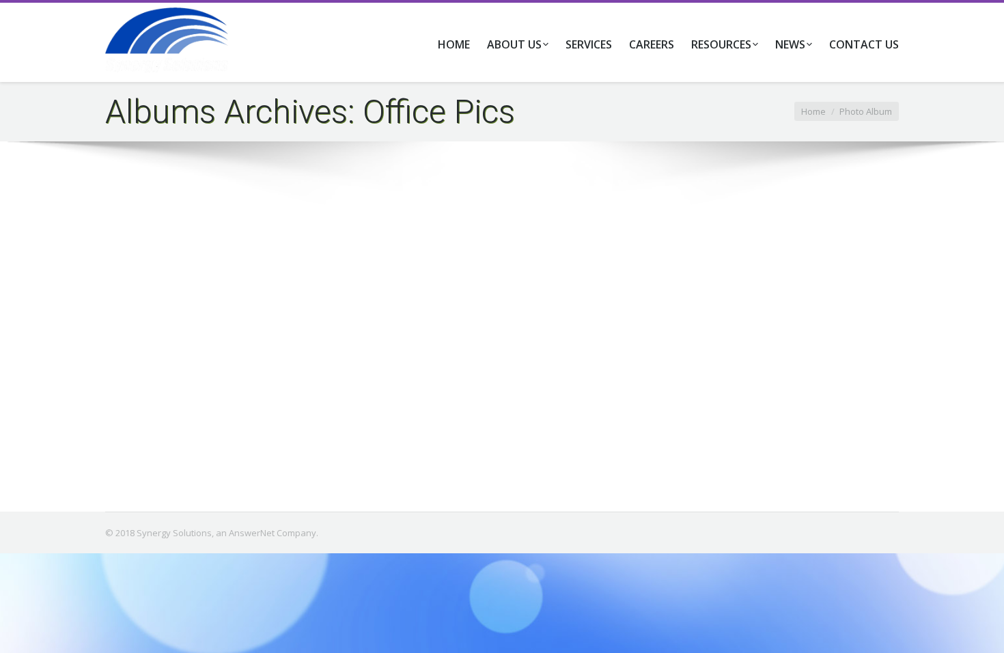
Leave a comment (231, 457)
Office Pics (300, 457)
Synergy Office (165, 434)
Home (813, 111)
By (342, 457)
